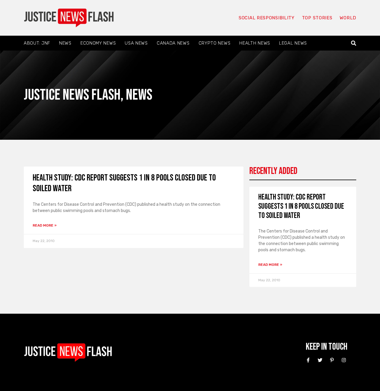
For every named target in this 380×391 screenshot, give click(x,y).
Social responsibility (266, 18)
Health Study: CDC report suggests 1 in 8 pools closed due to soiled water (301, 206)
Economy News (98, 43)
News (65, 43)
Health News (254, 43)
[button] (354, 43)
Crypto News (215, 43)
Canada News (173, 43)
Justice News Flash (72, 95)
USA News (136, 43)
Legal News (293, 43)
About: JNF (37, 43)
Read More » (45, 225)
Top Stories (317, 18)
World (348, 18)
